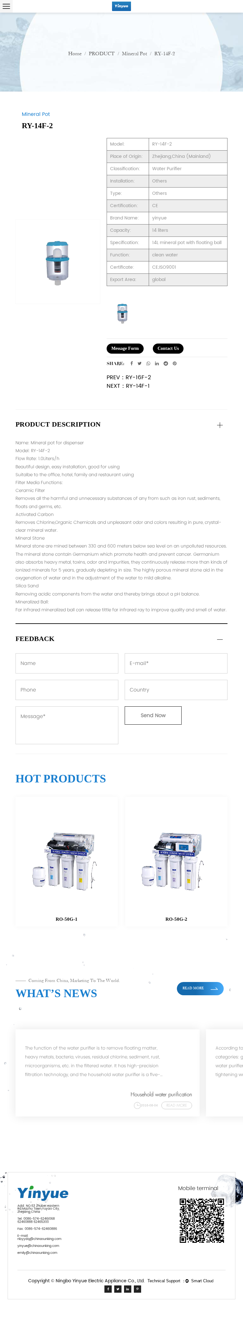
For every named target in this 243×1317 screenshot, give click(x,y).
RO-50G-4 (211, 919)
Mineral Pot (134, 54)
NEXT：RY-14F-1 (128, 386)
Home (75, 54)
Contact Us (168, 348)
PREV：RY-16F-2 (129, 377)
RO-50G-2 (101, 919)
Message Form (125, 348)
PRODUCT (102, 54)
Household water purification (161, 1094)
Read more (194, 988)
